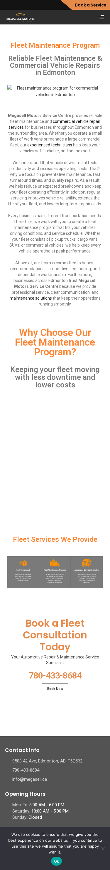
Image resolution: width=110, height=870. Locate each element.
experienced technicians (49, 145)
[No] (103, 848)
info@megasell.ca (29, 779)
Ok (56, 861)
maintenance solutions (31, 298)
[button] (12, 456)
